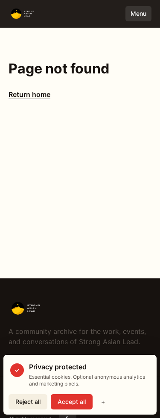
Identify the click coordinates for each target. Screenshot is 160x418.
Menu (138, 13)
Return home (29, 94)
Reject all (28, 401)
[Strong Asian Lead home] (46, 13)
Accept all (72, 401)
